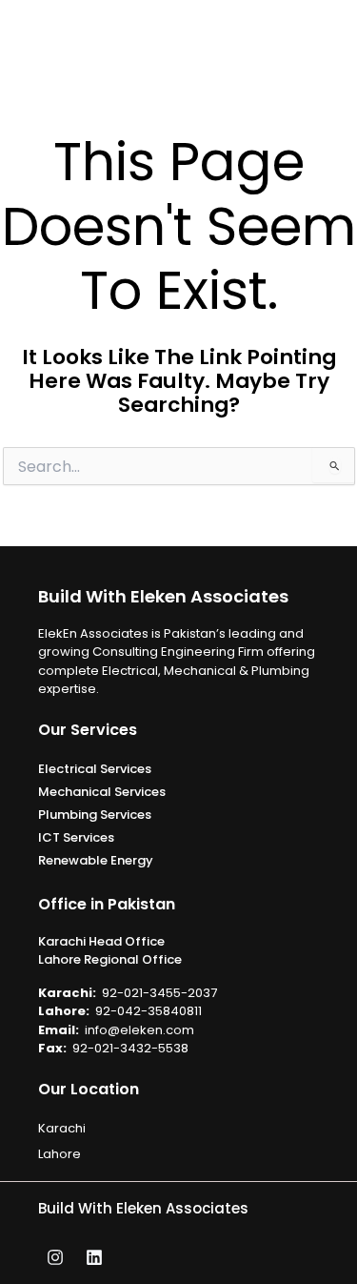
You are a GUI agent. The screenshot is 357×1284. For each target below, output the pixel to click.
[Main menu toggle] (335, 39)
